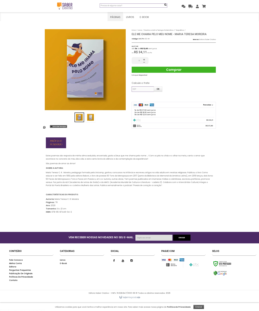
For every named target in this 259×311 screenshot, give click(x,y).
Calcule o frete (140, 83)
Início (134, 30)
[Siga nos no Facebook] (114, 260)
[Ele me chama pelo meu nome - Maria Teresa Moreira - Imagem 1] (79, 117)
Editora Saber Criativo (207, 39)
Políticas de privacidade (21, 276)
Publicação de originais (21, 273)
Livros (140, 30)
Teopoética (179, 30)
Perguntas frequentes (20, 270)
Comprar (173, 69)
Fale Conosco (16, 260)
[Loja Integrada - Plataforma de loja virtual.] (129, 297)
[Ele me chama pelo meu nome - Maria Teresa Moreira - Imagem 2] (90, 117)
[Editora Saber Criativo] (65, 6)
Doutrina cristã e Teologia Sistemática (158, 30)
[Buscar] (165, 5)
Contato (13, 280)
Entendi (198, 307)
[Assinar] (181, 238)
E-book (63, 263)
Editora (12, 266)
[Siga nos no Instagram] (131, 260)
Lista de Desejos (59, 126)
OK (158, 89)
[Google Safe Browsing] (225, 273)
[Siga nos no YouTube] (122, 260)
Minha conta (15, 263)
